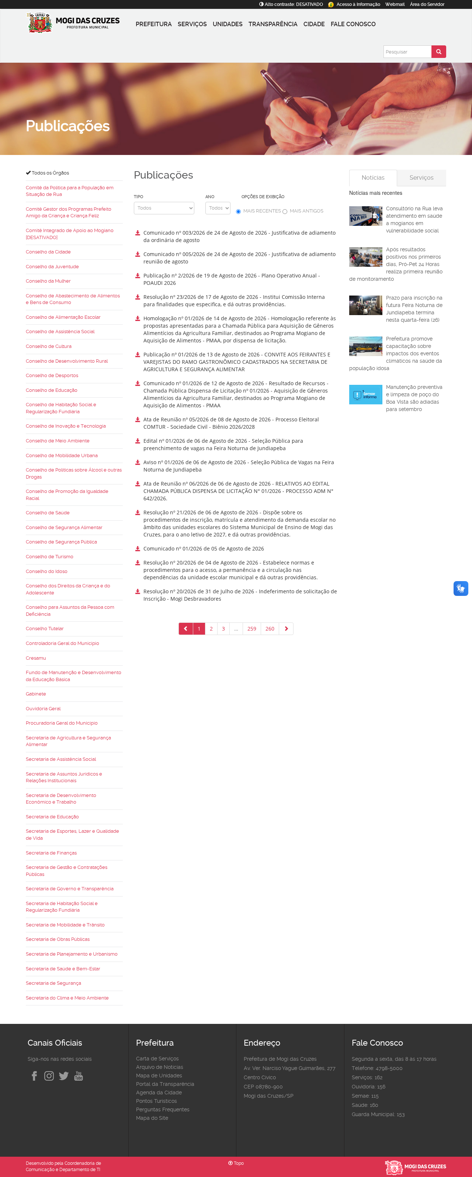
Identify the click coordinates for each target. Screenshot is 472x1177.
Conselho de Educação (51, 390)
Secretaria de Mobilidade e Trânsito (65, 925)
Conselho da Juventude (52, 266)
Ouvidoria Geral (43, 708)
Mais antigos (306, 211)
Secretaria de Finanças (51, 853)
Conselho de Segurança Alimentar (64, 527)
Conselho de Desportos (52, 375)
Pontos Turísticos (156, 1101)
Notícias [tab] (373, 177)
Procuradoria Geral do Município (62, 723)
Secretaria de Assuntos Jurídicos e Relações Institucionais (64, 777)
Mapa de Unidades (159, 1075)
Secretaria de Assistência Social (61, 759)
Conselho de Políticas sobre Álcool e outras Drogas (74, 473)
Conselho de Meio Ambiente (58, 440)
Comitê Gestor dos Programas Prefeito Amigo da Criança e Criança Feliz (68, 212)
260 (270, 628)
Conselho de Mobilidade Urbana (62, 455)
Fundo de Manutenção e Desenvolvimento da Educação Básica (73, 676)
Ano (209, 196)
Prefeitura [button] (154, 24)
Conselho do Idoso (46, 571)
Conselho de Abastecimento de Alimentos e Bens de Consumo (73, 299)
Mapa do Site (152, 1118)
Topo (238, 1163)
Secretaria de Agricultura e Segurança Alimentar (68, 741)
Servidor (427, 4)
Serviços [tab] (422, 177)
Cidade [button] (314, 24)
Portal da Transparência (165, 1084)
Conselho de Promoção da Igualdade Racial (67, 495)
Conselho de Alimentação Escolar (63, 317)
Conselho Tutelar (45, 628)
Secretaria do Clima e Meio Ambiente (67, 998)
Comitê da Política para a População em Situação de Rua (70, 191)
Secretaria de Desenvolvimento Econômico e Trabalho (61, 799)
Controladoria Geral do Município (62, 643)
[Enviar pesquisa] (438, 51)
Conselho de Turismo (49, 556)
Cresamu (36, 658)
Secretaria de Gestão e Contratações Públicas (66, 870)
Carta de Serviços (157, 1059)
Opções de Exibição (263, 196)
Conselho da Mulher (48, 281)
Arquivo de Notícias (159, 1067)
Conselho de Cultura (49, 346)
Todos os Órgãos (50, 173)
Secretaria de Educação (52, 816)
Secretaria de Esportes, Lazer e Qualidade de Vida (72, 834)
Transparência (273, 24)
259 (251, 628)
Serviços (192, 24)
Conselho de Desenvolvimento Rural (67, 361)
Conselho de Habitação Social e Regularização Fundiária (61, 408)
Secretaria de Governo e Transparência (70, 888)
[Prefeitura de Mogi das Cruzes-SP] (79, 24)
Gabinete (36, 694)
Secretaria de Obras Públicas (58, 939)
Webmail (395, 4)
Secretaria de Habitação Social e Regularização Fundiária (62, 907)
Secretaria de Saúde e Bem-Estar (63, 968)
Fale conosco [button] (353, 24)
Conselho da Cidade (48, 252)
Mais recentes (262, 211)
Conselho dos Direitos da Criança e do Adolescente (68, 589)
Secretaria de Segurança (53, 983)
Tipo (138, 196)
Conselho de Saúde (48, 512)
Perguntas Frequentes (163, 1109)
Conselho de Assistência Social (60, 331)
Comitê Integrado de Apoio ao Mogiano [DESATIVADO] (70, 234)
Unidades (228, 24)
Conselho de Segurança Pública (61, 542)
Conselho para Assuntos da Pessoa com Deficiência (70, 610)
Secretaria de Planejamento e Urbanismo (72, 954)
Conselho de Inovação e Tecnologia (66, 426)
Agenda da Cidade (159, 1092)
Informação (358, 4)
